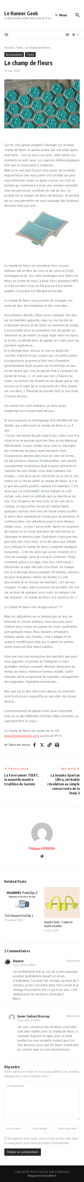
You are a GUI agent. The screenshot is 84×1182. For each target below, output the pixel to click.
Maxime (18, 961)
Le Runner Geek (21, 13)
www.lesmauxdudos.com (21, 736)
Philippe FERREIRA (42, 848)
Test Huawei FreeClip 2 (18, 915)
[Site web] (42, 856)
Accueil (9, 47)
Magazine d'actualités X (42, 1175)
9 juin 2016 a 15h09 (28, 1020)
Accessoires (14, 54)
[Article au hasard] (67, 34)
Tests (19, 47)
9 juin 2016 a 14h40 (24, 965)
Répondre (73, 960)
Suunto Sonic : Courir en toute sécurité (58, 924)
